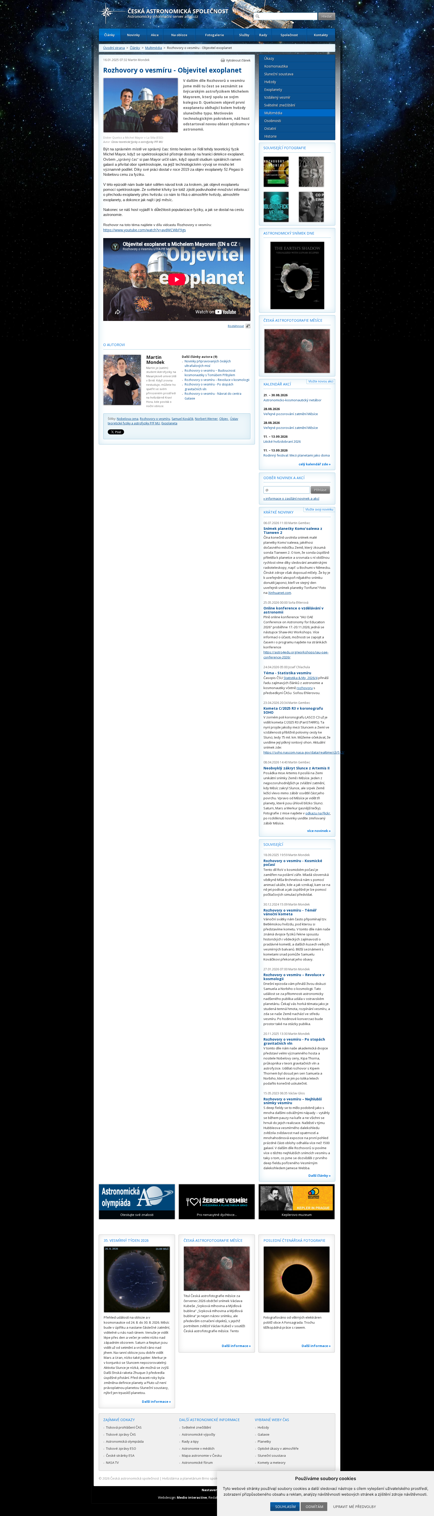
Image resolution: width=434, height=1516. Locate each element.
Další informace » (156, 1401)
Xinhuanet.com (279, 592)
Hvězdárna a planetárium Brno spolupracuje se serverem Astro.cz (212, 1478)
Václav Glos (296, 1093)
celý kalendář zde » (315, 464)
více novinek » (319, 830)
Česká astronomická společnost (134, 1478)
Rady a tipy (190, 1441)
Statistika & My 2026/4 (300, 678)
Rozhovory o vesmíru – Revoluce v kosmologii (217, 380)
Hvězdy (270, 81)
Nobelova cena (127, 419)
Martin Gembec (299, 523)
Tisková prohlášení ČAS (124, 1427)
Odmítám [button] (314, 1506)
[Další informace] (137, 1279)
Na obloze (179, 35)
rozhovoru (305, 688)
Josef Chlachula (299, 667)
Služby (244, 35)
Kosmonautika (276, 66)
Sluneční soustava (278, 74)
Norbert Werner (206, 419)
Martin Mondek (138, 60)
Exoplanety (273, 89)
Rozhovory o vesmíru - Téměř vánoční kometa (289, 912)
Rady (263, 35)
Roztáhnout (236, 326)
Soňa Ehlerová (298, 602)
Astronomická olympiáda (125, 1441)
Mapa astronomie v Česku (202, 1455)
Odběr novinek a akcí (283, 477)
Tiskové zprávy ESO (121, 1448)
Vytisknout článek (238, 60)
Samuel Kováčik (182, 419)
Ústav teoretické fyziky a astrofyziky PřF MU (137, 142)
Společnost (289, 35)
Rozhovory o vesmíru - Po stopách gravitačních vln (294, 1041)
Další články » (319, 1175)
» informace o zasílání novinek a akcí (291, 498)
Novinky (133, 35)
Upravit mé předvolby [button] (354, 1506)
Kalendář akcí (277, 384)
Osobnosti (272, 120)
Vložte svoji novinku (319, 509)
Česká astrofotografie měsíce (292, 320)
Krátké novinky (278, 512)
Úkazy (269, 58)
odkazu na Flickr (317, 813)
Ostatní (270, 128)
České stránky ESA (120, 1455)
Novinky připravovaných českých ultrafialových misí (208, 363)
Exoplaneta (169, 423)
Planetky (264, 1441)
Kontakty (321, 35)
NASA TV (112, 1462)
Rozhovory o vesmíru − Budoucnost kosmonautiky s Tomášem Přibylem (210, 372)
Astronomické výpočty (198, 1434)
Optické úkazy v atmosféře (278, 1448)
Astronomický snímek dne (288, 233)
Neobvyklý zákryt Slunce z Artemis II (296, 768)
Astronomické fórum (197, 1462)
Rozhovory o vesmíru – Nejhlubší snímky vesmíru (292, 1101)
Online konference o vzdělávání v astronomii (293, 610)
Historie (270, 136)
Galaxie (263, 1434)
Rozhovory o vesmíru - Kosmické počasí (292, 862)
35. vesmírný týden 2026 (126, 1240)
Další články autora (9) (199, 357)
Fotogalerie (214, 35)
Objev (224, 419)
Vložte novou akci (320, 381)
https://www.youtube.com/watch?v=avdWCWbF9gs (144, 230)
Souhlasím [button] (285, 1506)
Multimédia (153, 47)
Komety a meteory (272, 1462)
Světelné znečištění (279, 105)
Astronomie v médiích (198, 1448)
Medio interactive (192, 1497)
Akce (155, 35)
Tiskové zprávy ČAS (121, 1434)
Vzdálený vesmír (277, 97)
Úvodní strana (114, 47)
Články (109, 35)
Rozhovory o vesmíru (155, 419)
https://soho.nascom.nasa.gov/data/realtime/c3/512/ (303, 752)
